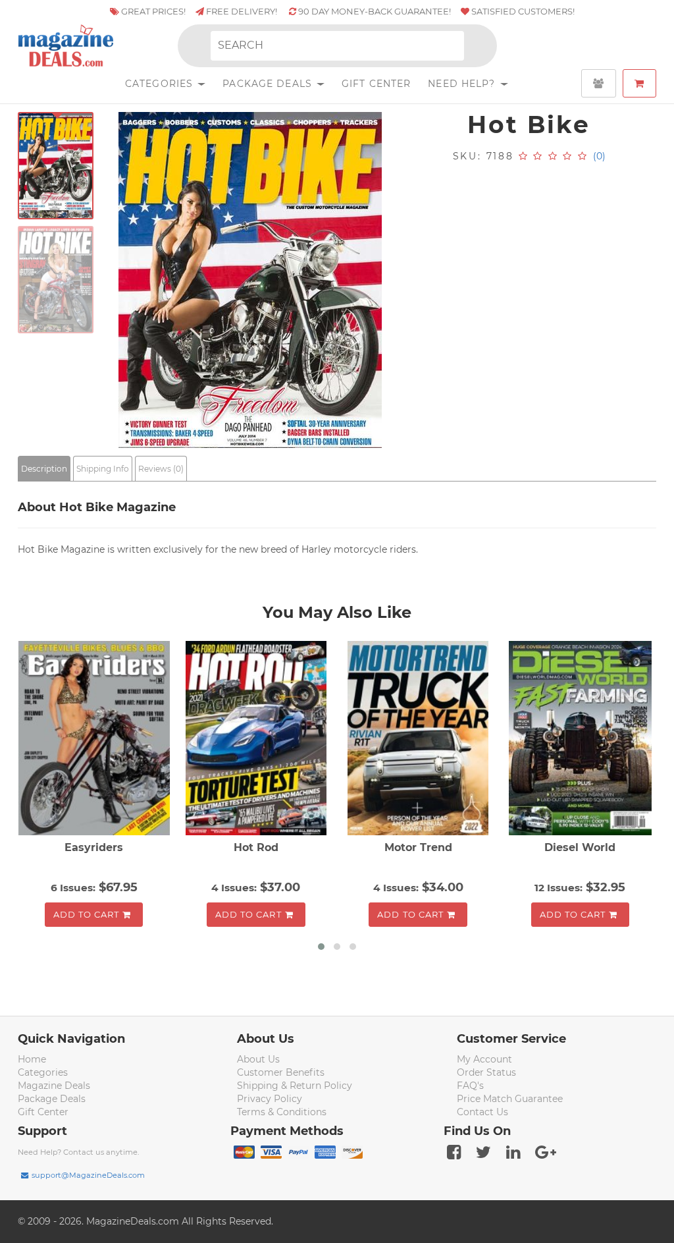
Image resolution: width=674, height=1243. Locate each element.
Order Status (486, 1072)
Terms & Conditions (281, 1112)
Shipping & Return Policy (294, 1085)
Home (32, 1059)
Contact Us (482, 1112)
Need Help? (463, 84)
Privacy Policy (269, 1099)
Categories (160, 84)
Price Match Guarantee (510, 1099)
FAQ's (470, 1085)
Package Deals (268, 84)
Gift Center (376, 84)
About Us (258, 1059)
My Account (484, 1059)
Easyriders (94, 847)
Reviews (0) (161, 469)
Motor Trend (418, 847)
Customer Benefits (280, 1072)
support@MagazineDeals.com (88, 1175)
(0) (599, 156)
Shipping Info (102, 469)
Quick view (96, 739)
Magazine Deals (54, 1085)
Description (44, 469)
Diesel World (579, 847)
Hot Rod (256, 847)
